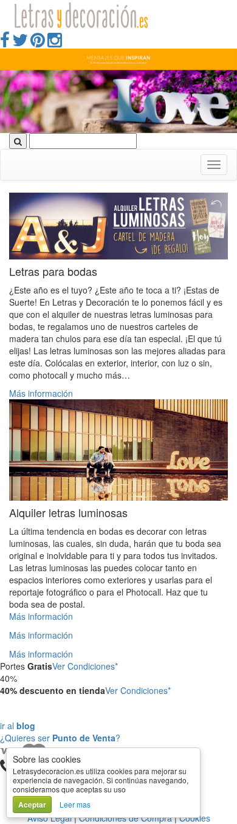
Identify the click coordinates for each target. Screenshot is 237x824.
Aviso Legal (49, 818)
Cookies (194, 818)
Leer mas (75, 804)
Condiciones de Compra (125, 818)
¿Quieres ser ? (60, 738)
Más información (41, 393)
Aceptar (32, 804)
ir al (17, 725)
